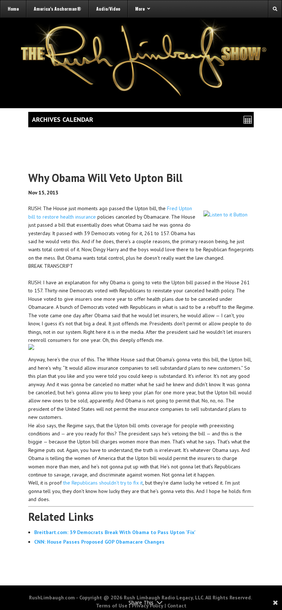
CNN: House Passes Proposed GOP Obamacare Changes (99, 541)
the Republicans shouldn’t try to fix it (103, 482)
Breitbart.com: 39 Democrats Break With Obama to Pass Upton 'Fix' (115, 532)
